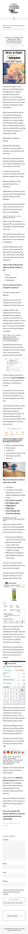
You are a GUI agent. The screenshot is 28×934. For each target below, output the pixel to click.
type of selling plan (18, 378)
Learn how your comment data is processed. (14, 905)
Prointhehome (14, 8)
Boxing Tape (10, 508)
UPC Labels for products (14, 500)
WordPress (15, 930)
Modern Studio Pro (16, 928)
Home (4, 25)
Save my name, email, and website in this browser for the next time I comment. (13, 892)
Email (5, 872)
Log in (19, 930)
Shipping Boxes (11, 505)
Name (5, 863)
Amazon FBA (13, 823)
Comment (6, 839)
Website (5, 881)
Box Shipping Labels (12, 503)
